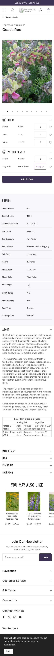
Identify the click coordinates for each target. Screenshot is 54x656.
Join (45, 557)
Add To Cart (27, 179)
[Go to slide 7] (36, 111)
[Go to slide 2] (12, 111)
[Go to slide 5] (27, 111)
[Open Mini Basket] (49, 10)
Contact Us (9, 600)
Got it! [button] (8, 651)
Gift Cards (9, 590)
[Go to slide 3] (17, 111)
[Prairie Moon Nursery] (27, 10)
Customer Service (14, 580)
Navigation (9, 570)
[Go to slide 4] (22, 111)
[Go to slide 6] (31, 111)
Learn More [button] (9, 644)
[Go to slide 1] (7, 111)
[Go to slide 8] (41, 111)
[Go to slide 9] (46, 111)
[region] (27, 390)
